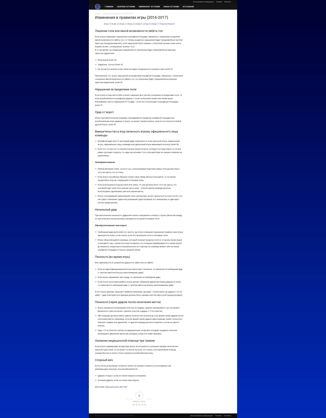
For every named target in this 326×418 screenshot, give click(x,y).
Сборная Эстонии (126, 6)
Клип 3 (123, 24)
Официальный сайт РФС (116, 387)
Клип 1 (107, 24)
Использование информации (203, 2)
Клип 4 (131, 24)
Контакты (227, 2)
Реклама (219, 2)
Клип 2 (115, 24)
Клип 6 (147, 24)
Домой (97, 13)
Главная (109, 6)
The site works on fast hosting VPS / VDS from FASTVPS (114, 416)
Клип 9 (171, 24)
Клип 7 (155, 24)
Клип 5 (139, 24)
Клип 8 (163, 24)
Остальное (188, 6)
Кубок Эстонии (171, 6)
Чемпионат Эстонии (149, 6)
